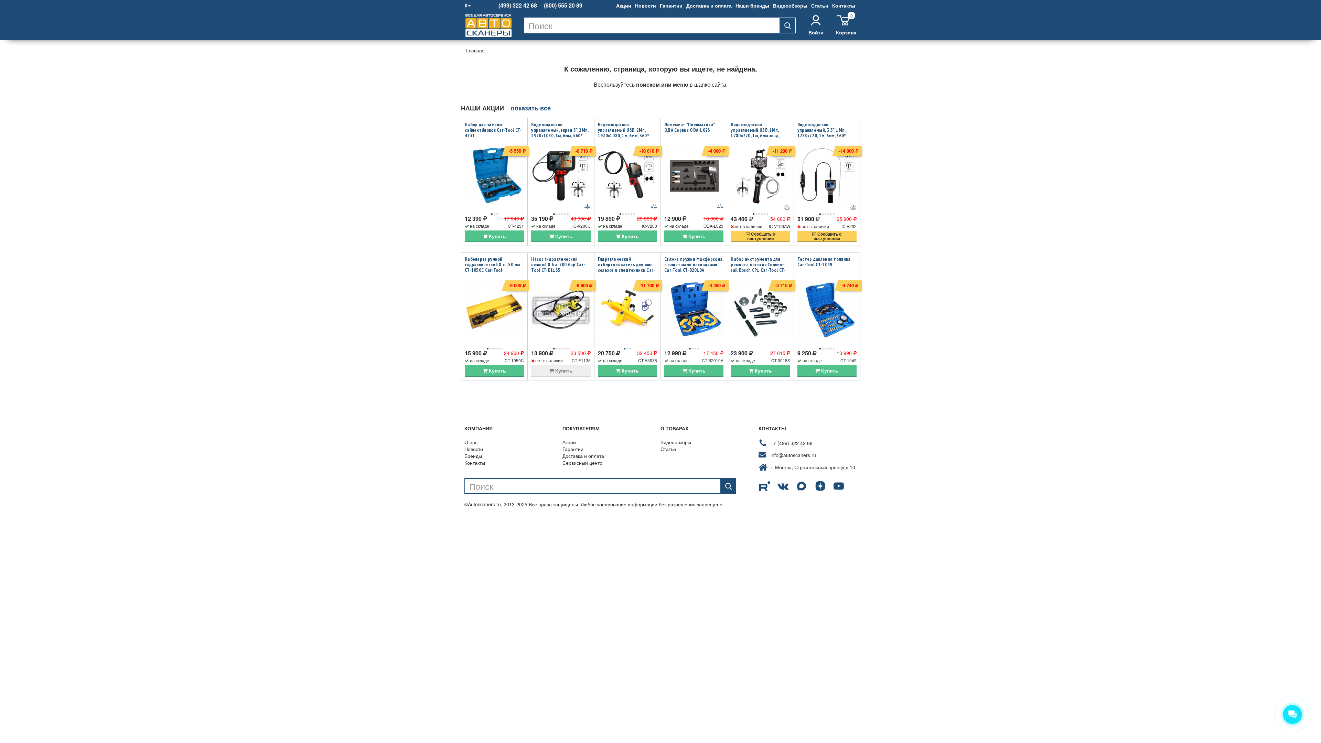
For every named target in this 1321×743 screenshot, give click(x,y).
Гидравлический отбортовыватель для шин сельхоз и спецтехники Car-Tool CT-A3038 (626, 267)
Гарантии (671, 5)
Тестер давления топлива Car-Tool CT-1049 (824, 262)
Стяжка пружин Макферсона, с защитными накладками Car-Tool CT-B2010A (693, 264)
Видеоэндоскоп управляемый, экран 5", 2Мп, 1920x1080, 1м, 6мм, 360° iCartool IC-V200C (559, 132)
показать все (531, 108)
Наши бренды (752, 5)
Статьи (819, 5)
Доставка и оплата (709, 5)
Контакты (843, 5)
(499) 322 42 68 (517, 5)
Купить (496, 236)
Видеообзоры (790, 5)
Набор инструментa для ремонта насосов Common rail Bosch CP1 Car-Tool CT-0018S (758, 267)
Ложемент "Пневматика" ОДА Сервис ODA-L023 (689, 127)
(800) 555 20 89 (563, 5)
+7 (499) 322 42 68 (792, 443)
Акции (623, 5)
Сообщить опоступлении (761, 236)
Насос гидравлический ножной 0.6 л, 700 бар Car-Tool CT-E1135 (558, 264)
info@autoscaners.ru (793, 455)
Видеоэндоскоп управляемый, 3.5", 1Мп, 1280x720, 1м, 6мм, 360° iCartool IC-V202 (821, 132)
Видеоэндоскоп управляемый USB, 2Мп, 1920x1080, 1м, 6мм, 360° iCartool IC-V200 (623, 132)
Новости (645, 5)
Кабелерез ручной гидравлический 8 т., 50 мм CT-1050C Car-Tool (492, 264)
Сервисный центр (582, 462)
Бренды (473, 455)
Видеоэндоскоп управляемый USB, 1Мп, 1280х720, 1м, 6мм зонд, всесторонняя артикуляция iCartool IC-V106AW (759, 135)
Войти (816, 32)
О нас (470, 442)
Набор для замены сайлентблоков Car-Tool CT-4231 (493, 130)
